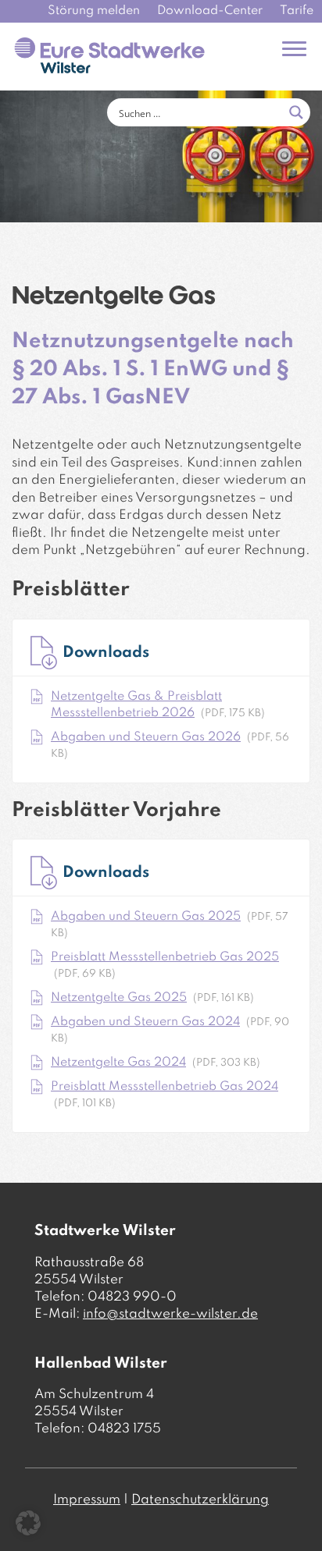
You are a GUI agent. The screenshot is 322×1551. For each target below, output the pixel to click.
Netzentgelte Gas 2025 (119, 998)
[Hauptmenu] (294, 49)
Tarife (296, 11)
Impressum (86, 1500)
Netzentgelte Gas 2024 (118, 1062)
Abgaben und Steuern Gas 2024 (145, 1022)
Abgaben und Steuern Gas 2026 (146, 737)
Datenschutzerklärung (200, 1500)
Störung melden (94, 11)
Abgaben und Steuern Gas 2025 (146, 916)
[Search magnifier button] (296, 112)
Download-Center (210, 11)
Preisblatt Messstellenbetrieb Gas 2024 (164, 1087)
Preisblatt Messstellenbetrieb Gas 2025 (165, 957)
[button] (28, 1523)
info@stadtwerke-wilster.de (170, 1314)
